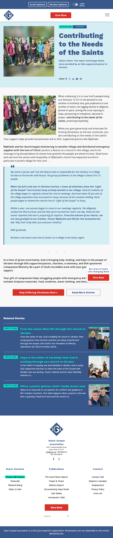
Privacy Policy (97, 489)
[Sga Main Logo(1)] (56, 429)
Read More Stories (83, 292)
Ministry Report (56, 485)
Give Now (61, 15)
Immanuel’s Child (56, 497)
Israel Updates (37, 4)
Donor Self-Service (15, 477)
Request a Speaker (98, 481)
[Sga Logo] (9, 15)
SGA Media (56, 493)
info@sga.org (51, 452)
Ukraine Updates (58, 4)
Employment (98, 485)
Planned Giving (15, 485)
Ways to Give (15, 489)
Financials (15, 481)
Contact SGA (98, 477)
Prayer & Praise (56, 481)
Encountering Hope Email (56, 489)
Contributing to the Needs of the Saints (81, 44)
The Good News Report (56, 477)
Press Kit (98, 493)
